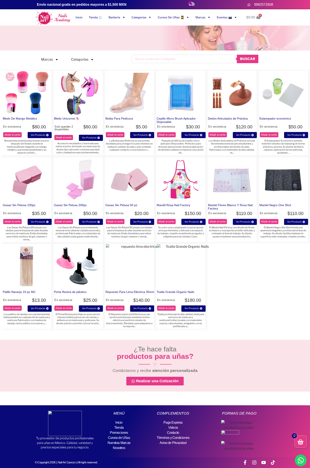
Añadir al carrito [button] (12, 134)
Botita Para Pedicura (119, 118)
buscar (247, 59)
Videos (173, 427)
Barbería (114, 17)
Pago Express (172, 422)
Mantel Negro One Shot (275, 205)
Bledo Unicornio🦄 (66, 118)
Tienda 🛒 (95, 17)
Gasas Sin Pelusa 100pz (19, 205)
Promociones (119, 432)
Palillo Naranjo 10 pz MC (19, 292)
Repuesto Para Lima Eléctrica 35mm (129, 292)
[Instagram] (254, 462)
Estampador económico (275, 118)
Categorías (139, 17)
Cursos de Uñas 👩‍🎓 (171, 17)
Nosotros (119, 448)
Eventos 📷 (224, 17)
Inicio (78, 17)
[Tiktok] (273, 462)
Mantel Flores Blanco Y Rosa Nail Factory (230, 206)
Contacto (173, 432)
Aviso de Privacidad (173, 443)
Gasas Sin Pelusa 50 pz (121, 205)
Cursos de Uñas (119, 437)
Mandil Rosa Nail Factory (173, 205)
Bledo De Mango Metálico (20, 118)
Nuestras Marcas (119, 443)
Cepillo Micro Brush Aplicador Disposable (176, 120)
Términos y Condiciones (173, 437)
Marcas (200, 17)
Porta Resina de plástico (70, 292)
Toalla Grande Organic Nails (175, 292)
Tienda (119, 427)
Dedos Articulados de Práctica (228, 118)
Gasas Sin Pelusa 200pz (70, 205)
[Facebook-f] (245, 462)
